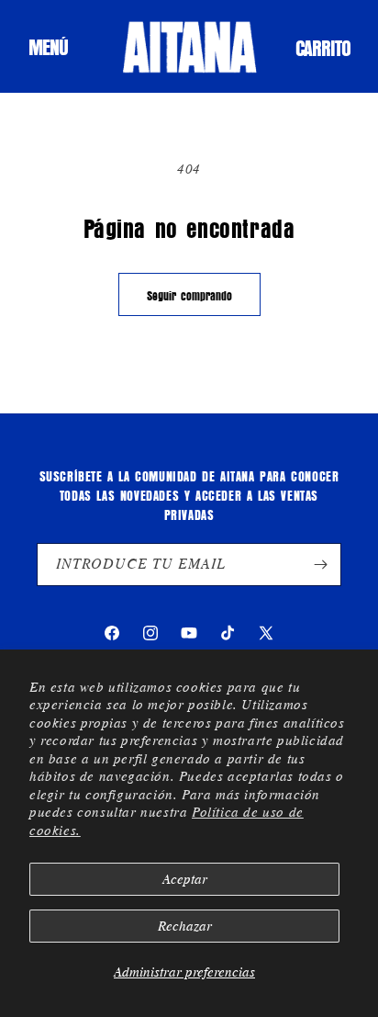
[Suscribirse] (320, 564)
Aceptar (184, 879)
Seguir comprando (189, 295)
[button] (48, 47)
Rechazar (185, 926)
